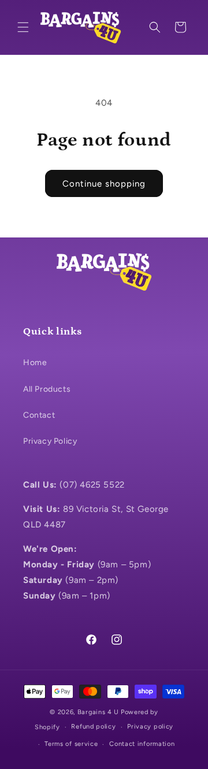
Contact (39, 415)
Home (35, 362)
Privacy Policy (50, 441)
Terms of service (71, 744)
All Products (46, 389)
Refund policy (93, 726)
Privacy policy (150, 726)
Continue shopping (104, 184)
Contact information (141, 744)
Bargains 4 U (98, 712)
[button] (23, 27)
